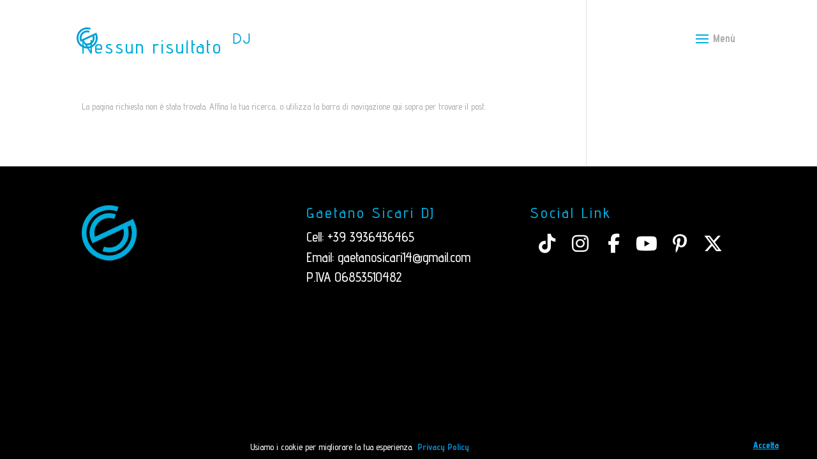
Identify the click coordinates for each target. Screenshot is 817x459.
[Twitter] (713, 243)
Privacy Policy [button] (443, 447)
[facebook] (613, 243)
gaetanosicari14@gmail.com (404, 257)
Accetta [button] (766, 445)
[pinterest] (679, 243)
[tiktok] (547, 243)
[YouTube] (646, 243)
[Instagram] (580, 243)
